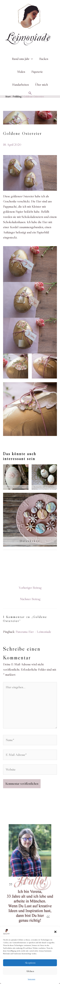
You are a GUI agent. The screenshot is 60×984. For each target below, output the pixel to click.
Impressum (31, 979)
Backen (43, 59)
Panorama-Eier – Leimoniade (33, 632)
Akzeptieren (30, 962)
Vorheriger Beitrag (30, 588)
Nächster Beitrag (30, 599)
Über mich (41, 85)
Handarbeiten (20, 85)
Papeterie (37, 72)
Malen (21, 72)
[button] (55, 931)
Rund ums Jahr (20, 59)
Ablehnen (30, 971)
